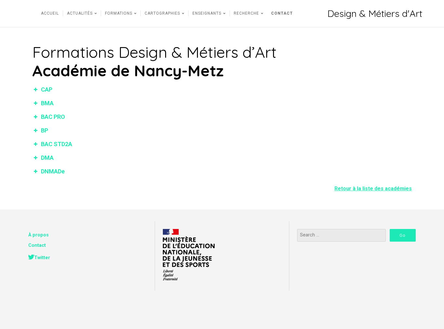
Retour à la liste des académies (373, 188)
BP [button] (44, 130)
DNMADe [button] (53, 171)
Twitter (42, 257)
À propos (38, 235)
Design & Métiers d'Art (374, 13)
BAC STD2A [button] (56, 144)
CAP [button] (46, 89)
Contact (37, 245)
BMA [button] (47, 103)
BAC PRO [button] (53, 116)
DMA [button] (47, 157)
